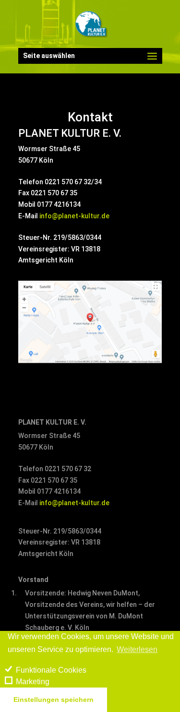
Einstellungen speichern (53, 699)
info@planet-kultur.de (74, 216)
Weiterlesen (137, 649)
